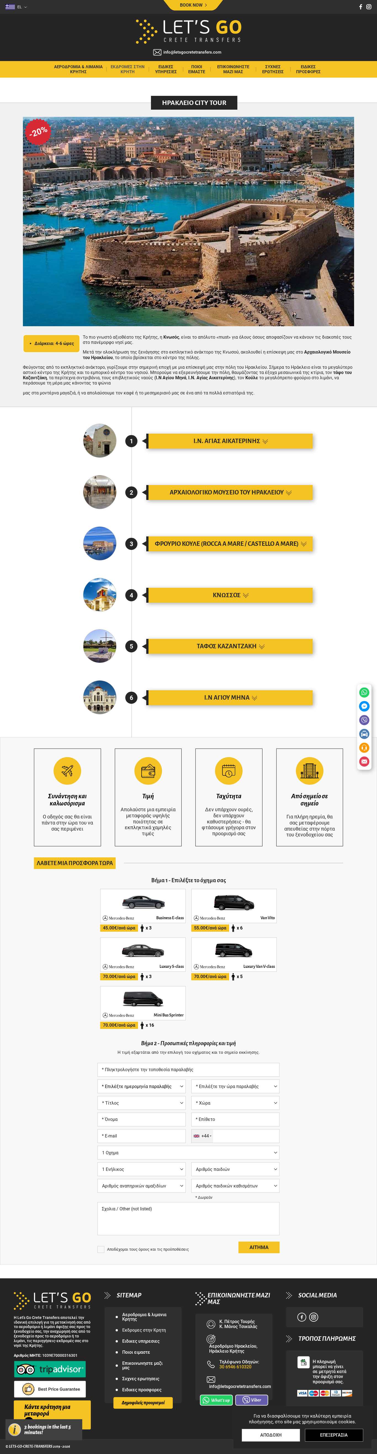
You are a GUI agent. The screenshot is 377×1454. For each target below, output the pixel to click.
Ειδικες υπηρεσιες (166, 69)
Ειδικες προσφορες (308, 69)
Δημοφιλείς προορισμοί (143, 1402)
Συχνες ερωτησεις (273, 69)
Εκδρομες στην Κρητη (128, 69)
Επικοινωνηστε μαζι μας (233, 69)
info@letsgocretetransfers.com (192, 52)
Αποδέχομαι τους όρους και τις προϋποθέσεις (148, 1249)
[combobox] (202, 1136)
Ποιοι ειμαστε (196, 69)
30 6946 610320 (235, 1367)
